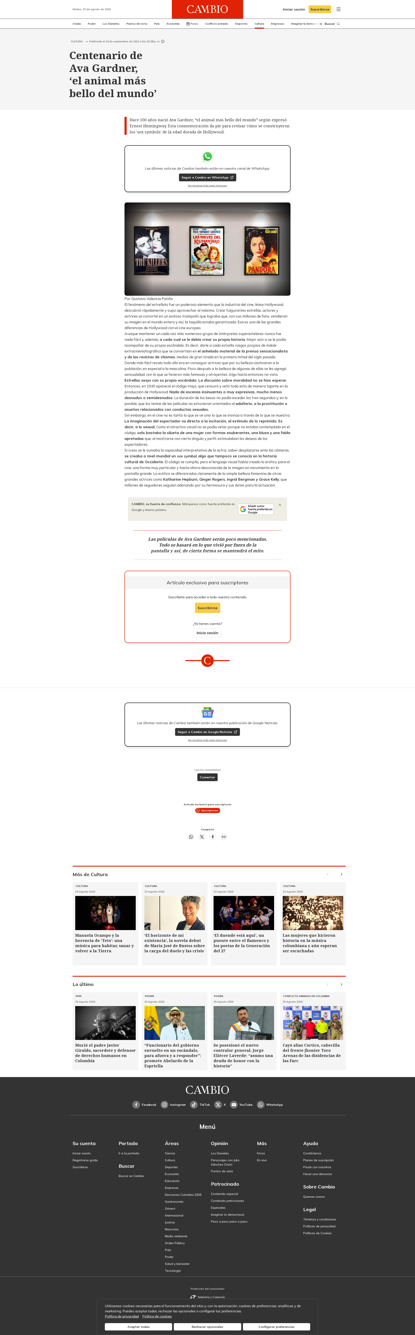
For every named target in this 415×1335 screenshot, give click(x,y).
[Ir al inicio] (207, 9)
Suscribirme (208, 608)
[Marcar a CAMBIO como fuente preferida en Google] (256, 509)
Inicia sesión (207, 632)
